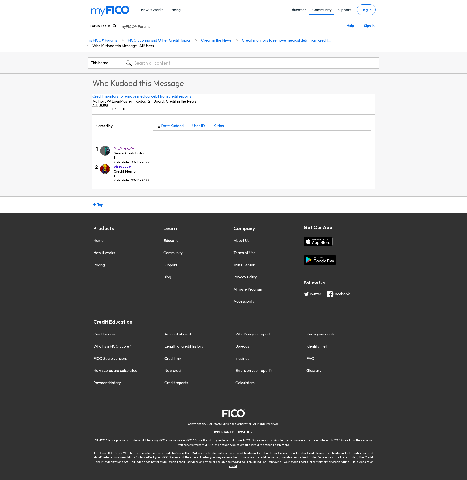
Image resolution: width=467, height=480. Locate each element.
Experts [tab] (119, 109)
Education (297, 9)
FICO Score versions (110, 358)
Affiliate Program (248, 289)
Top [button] (100, 204)
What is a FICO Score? (112, 346)
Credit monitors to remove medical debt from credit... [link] (286, 40)
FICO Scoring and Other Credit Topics (159, 40)
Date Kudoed (172, 125)
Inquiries (242, 358)
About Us (241, 240)
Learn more (281, 444)
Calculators (245, 382)
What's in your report (252, 334)
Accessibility (244, 301)
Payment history (107, 382)
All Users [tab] (100, 105)
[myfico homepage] (111, 10)
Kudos (218, 125)
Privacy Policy (245, 276)
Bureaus (242, 346)
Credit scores (104, 334)
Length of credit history (183, 346)
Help (350, 25)
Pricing (175, 9)
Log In (366, 9)
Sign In (369, 25)
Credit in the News (216, 40)
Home (98, 240)
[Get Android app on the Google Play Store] (320, 260)
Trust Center (244, 264)
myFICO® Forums (135, 26)
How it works (104, 252)
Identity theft (317, 346)
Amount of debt (177, 334)
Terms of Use (245, 252)
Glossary (313, 370)
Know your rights (320, 334)
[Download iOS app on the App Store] (318, 241)
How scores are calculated (115, 370)
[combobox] (251, 63)
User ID (198, 125)
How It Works (152, 9)
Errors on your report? (253, 370)
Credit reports (176, 382)
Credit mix (172, 358)
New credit (173, 370)
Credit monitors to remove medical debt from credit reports (141, 96)
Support (344, 9)
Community (322, 9)
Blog (167, 276)
